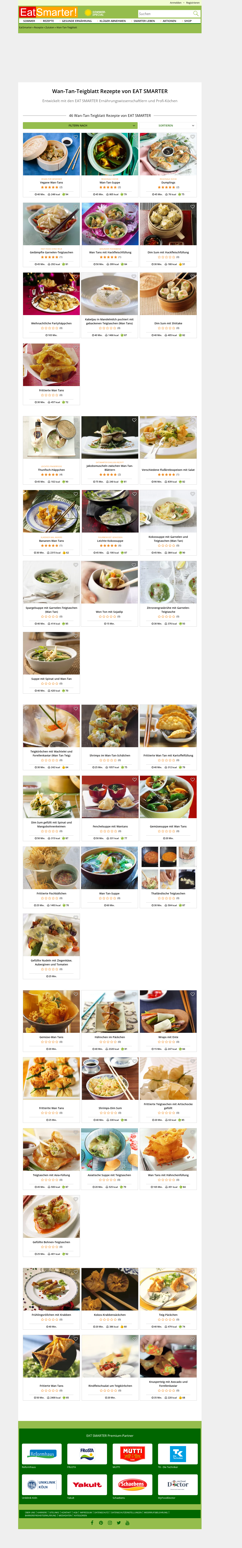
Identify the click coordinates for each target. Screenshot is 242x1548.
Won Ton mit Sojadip (109, 612)
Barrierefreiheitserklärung (40, 1515)
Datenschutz (101, 1512)
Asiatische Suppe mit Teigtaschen (109, 1175)
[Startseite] (48, 12)
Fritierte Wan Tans (51, 1386)
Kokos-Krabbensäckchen (110, 1315)
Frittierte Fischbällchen (51, 893)
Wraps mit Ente (168, 1037)
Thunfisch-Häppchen (51, 470)
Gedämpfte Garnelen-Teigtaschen (51, 252)
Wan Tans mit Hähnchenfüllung (168, 1175)
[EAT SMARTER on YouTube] (127, 1522)
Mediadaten (65, 1515)
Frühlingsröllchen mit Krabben (51, 1315)
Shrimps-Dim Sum (110, 1108)
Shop (188, 21)
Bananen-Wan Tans (51, 541)
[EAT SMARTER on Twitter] (119, 1522)
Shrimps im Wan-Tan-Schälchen (110, 755)
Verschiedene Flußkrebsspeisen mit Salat (168, 470)
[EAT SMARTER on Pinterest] (101, 1522)
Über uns (30, 1512)
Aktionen (169, 21)
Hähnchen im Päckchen (110, 1037)
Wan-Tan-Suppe (110, 182)
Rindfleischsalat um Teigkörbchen (110, 1386)
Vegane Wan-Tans (51, 182)
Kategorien (80, 1515)
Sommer (29, 21)
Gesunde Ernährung (77, 21)
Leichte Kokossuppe (110, 541)
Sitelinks (54, 1512)
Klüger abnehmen (113, 21)
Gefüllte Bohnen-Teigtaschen (51, 1242)
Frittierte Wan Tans (51, 390)
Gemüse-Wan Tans (51, 1037)
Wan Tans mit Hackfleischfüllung (110, 252)
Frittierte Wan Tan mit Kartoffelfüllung (168, 755)
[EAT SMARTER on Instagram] (110, 1522)
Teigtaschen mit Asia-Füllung (51, 1175)
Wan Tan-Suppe (109, 893)
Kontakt (66, 1512)
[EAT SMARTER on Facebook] (92, 1522)
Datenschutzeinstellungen (126, 1512)
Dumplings (168, 182)
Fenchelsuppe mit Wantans (110, 826)
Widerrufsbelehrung (156, 1512)
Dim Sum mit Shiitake (168, 323)
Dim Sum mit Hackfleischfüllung (168, 252)
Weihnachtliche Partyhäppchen (51, 323)
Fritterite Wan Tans (51, 1108)
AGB (75, 1512)
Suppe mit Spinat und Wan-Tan (51, 679)
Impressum (86, 1512)
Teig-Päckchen (168, 1315)
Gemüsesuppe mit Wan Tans (168, 826)
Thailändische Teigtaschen (168, 893)
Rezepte (48, 21)
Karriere (42, 1512)
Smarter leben (144, 21)
